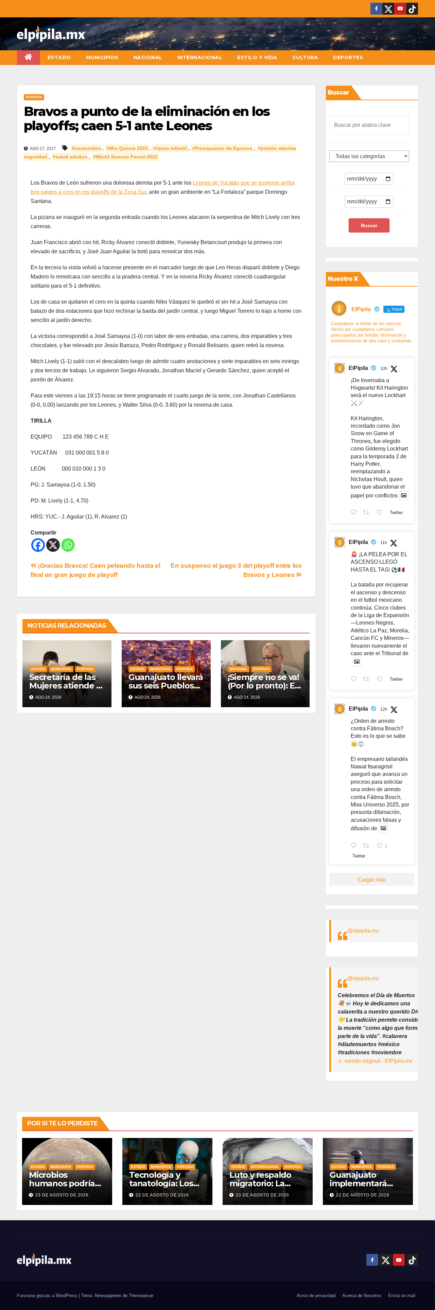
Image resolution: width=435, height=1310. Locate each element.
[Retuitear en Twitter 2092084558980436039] (368, 513)
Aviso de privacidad (316, 1295)
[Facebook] (38, 545)
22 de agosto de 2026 (362, 1195)
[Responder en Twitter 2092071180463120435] (355, 680)
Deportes (348, 57)
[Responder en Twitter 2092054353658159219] (355, 846)
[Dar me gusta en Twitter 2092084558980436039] (381, 513)
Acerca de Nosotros (361, 1295)
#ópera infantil (170, 148)
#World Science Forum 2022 (125, 157)
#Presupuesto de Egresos (222, 148)
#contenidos (86, 148)
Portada (34, 97)
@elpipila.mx (363, 931)
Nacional (148, 57)
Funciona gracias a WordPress (48, 1295)
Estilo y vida (257, 57)
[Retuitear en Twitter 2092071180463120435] (368, 680)
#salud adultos (70, 157)
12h (383, 709)
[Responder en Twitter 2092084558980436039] (355, 513)
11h (383, 542)
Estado (59, 57)
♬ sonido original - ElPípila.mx (375, 1061)
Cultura (305, 57)
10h (383, 368)
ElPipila (358, 368)
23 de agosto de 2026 (62, 1195)
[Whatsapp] (68, 545)
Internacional (200, 57)
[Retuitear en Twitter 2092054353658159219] (368, 846)
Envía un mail (401, 1295)
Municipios (102, 57)
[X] (53, 545)
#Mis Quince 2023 (127, 148)
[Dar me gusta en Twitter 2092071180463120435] (381, 680)
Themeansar (141, 1295)
